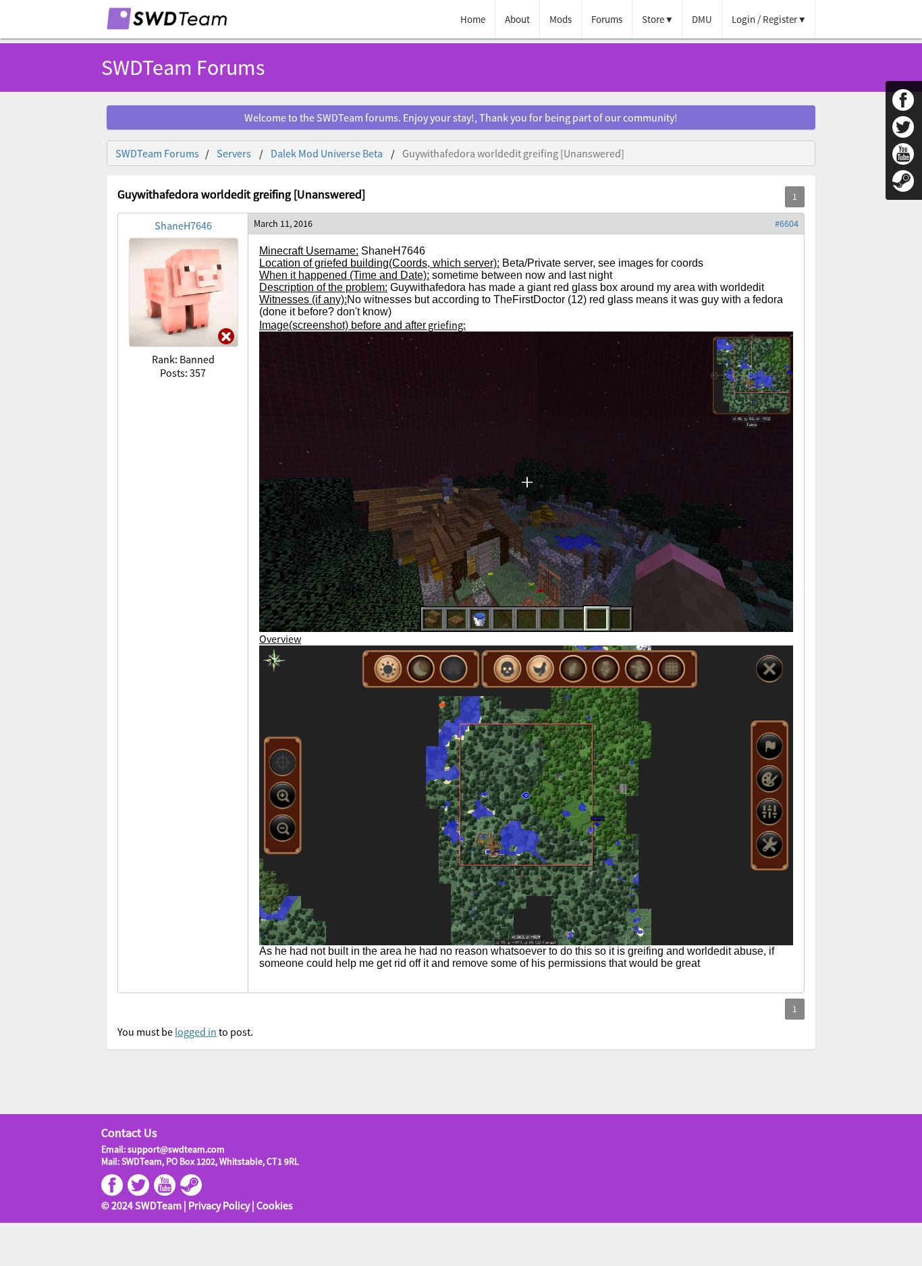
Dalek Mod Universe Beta (327, 153)
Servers (234, 153)
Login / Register (764, 19)
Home (472, 19)
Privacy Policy (219, 1205)
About (517, 19)
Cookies (274, 1205)
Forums (606, 19)
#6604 (786, 223)
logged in (196, 1031)
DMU (702, 19)
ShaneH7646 (183, 225)
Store (653, 19)
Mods (560, 19)
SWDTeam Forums (157, 153)
